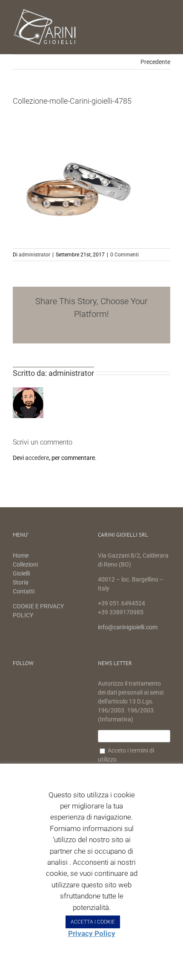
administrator (34, 255)
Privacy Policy (91, 933)
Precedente (155, 61)
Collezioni (25, 564)
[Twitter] (31, 684)
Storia (21, 582)
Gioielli (21, 573)
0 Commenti (124, 255)
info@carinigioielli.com (127, 627)
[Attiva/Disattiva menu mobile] (166, 13)
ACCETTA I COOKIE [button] (93, 922)
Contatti (23, 591)
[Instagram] (45, 684)
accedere (37, 457)
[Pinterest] (59, 684)
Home (21, 555)
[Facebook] (17, 684)
